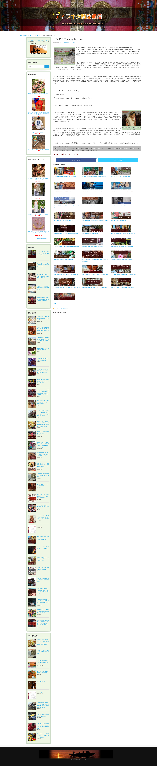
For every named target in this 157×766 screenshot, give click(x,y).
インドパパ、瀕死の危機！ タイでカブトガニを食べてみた (43, 475)
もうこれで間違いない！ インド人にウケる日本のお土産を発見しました (43, 454)
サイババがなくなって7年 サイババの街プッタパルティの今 (43, 506)
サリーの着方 (40, 526)
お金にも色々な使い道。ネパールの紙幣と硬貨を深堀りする (43, 580)
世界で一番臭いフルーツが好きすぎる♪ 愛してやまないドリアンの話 (43, 559)
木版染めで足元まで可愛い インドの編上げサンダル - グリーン (39, 94)
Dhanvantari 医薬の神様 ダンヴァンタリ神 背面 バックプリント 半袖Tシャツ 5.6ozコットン (38, 131)
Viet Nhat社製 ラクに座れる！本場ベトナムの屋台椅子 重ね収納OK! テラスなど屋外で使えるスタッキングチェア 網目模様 (39, 113)
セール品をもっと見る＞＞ (43, 238)
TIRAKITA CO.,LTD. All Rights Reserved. (78, 759)
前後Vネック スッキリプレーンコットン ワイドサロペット (38, 214)
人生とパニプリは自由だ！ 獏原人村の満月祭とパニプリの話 (43, 318)
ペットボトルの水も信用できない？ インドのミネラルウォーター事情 (43, 381)
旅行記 (74, 42)
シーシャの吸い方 (41, 681)
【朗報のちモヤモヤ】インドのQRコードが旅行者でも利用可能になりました (43, 370)
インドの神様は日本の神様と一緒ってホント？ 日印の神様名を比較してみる (43, 339)
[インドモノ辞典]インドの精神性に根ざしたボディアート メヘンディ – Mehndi (43, 517)
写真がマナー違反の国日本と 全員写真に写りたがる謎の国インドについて (43, 433)
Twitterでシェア (118, 160)
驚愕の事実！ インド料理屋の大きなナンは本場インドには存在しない (43, 735)
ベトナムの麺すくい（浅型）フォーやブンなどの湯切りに (38, 149)
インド (71, 42)
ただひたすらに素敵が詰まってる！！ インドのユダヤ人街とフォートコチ (43, 538)
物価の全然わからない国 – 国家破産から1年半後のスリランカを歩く (43, 402)
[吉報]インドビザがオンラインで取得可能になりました (43, 662)
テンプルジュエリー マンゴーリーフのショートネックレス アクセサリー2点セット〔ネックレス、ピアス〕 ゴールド (38, 233)
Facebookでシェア (76, 160)
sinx (68, 42)
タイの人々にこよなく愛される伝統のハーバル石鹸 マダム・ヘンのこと (43, 496)
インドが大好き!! (63, 42)
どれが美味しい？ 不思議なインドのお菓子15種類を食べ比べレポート (43, 611)
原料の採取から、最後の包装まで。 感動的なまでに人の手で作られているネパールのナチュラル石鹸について (43, 623)
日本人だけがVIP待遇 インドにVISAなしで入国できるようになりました (43, 714)
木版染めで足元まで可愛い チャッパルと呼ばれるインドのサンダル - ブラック (38, 179)
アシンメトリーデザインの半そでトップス (38, 197)
